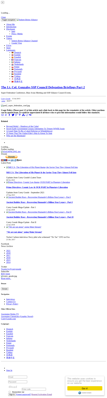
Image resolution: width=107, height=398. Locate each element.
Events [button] (9, 36)
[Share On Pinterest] (19, 115)
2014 (8, 262)
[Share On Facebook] (9, 115)
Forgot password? (23, 394)
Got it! (85, 388)
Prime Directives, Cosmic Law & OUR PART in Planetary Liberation (37, 187)
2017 (8, 255)
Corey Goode (5, 99)
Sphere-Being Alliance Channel (24, 41)
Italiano (17, 62)
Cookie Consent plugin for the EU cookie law (84, 392)
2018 (8, 253)
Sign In (9, 370)
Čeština (17, 76)
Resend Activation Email (41, 394)
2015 (8, 260)
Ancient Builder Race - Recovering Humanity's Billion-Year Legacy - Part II (39, 217)
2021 (8, 251)
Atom (7, 274)
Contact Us (11, 301)
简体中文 (18, 81)
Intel (13, 31)
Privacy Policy (12, 304)
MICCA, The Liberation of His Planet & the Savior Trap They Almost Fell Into (41, 172)
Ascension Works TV (10, 314)
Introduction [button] (11, 27)
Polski (16, 67)
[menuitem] (58, 31)
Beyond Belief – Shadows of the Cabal (22, 126)
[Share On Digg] (30, 115)
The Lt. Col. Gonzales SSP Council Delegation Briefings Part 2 (43, 87)
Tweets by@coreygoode (11, 269)
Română (17, 74)
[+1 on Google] (16, 115)
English (17, 55)
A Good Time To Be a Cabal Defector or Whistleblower (29, 131)
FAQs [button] (8, 45)
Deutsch (17, 52)
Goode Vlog (16, 43)
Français (17, 60)
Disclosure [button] (10, 29)
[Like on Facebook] (5, 115)
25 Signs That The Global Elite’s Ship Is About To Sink (29, 133)
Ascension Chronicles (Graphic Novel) (17, 316)
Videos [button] (9, 38)
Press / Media (17, 34)
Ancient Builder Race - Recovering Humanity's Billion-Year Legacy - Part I (39, 202)
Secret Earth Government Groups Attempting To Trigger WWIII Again (35, 129)
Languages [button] (10, 50)
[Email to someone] (2, 115)
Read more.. (6, 278)
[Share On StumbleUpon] (23, 115)
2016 (8, 258)
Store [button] (8, 48)
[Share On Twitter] (12, 115)
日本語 (17, 79)
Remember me (18, 392)
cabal (3, 101)
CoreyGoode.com (8, 319)
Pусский (18, 71)
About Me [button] (10, 24)
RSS (3, 274)
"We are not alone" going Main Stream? (24, 232)
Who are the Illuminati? (16, 136)
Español (17, 57)
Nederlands (19, 64)
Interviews (10, 299)
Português (18, 69)
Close (3, 17)
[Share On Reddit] (26, 115)
